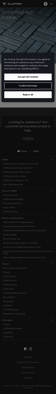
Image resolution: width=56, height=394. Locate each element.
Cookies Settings (28, 86)
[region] (28, 77)
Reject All (28, 94)
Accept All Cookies (28, 77)
